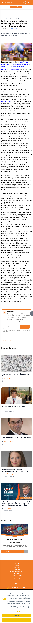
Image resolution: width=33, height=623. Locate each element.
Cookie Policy (28, 607)
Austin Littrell (7, 508)
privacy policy (6, 331)
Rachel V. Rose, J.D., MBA (10, 474)
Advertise (16, 565)
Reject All (16, 615)
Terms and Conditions (16, 575)
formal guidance (6, 101)
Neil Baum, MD (8, 409)
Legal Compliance (6, 340)
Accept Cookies (16, 620)
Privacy (16, 573)
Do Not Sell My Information (16, 577)
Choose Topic (14, 7)
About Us (16, 564)
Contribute (16, 567)
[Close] (31, 591)
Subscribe (24, 327)
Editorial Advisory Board (16, 571)
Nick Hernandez (8, 441)
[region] (16, 606)
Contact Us (16, 569)
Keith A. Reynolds (8, 378)
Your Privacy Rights (16, 579)
